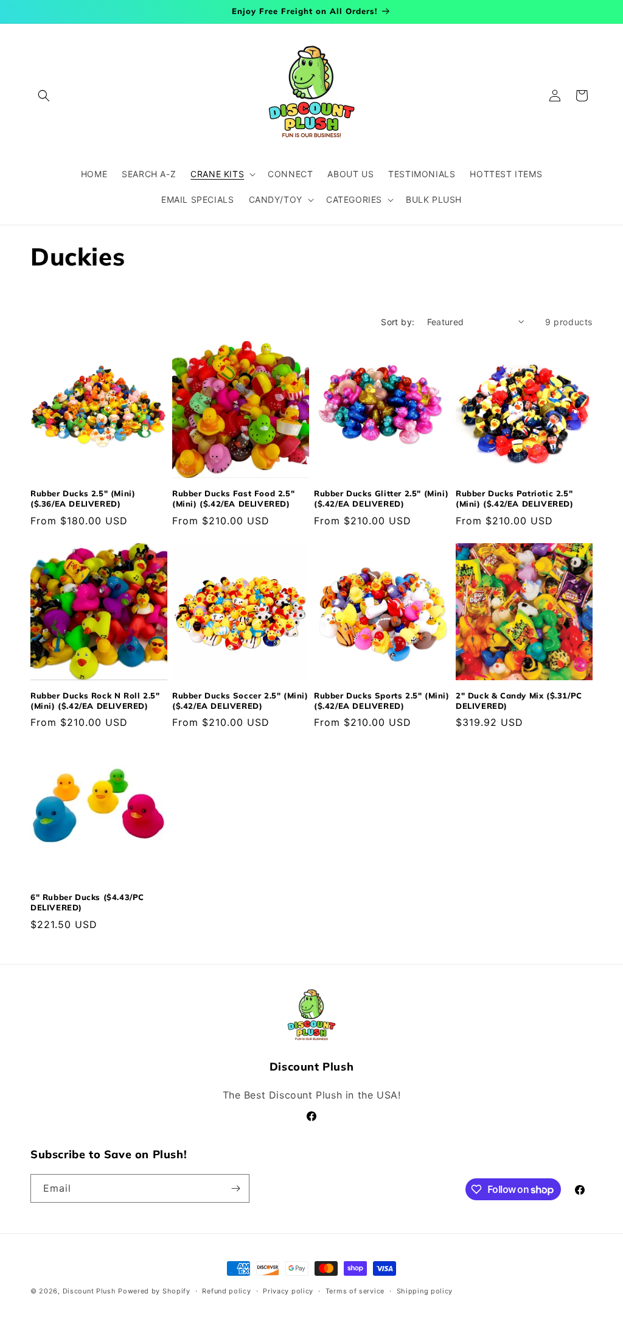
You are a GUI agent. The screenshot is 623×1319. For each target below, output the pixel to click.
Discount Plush (89, 1291)
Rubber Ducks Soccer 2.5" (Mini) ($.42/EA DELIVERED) (240, 701)
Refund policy (226, 1291)
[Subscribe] (235, 1188)
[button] (43, 95)
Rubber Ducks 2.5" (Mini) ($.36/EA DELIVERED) (82, 498)
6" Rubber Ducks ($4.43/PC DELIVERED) (87, 902)
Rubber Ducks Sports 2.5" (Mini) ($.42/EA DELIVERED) (382, 701)
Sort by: (397, 322)
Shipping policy (425, 1291)
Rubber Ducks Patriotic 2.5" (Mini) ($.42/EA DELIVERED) (515, 498)
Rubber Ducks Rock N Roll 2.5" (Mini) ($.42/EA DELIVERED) (94, 701)
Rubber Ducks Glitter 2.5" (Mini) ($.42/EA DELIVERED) (381, 498)
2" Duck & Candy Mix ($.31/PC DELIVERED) (519, 701)
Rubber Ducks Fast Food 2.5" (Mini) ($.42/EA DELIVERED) (233, 498)
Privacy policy (288, 1291)
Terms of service (355, 1291)
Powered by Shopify (154, 1291)
